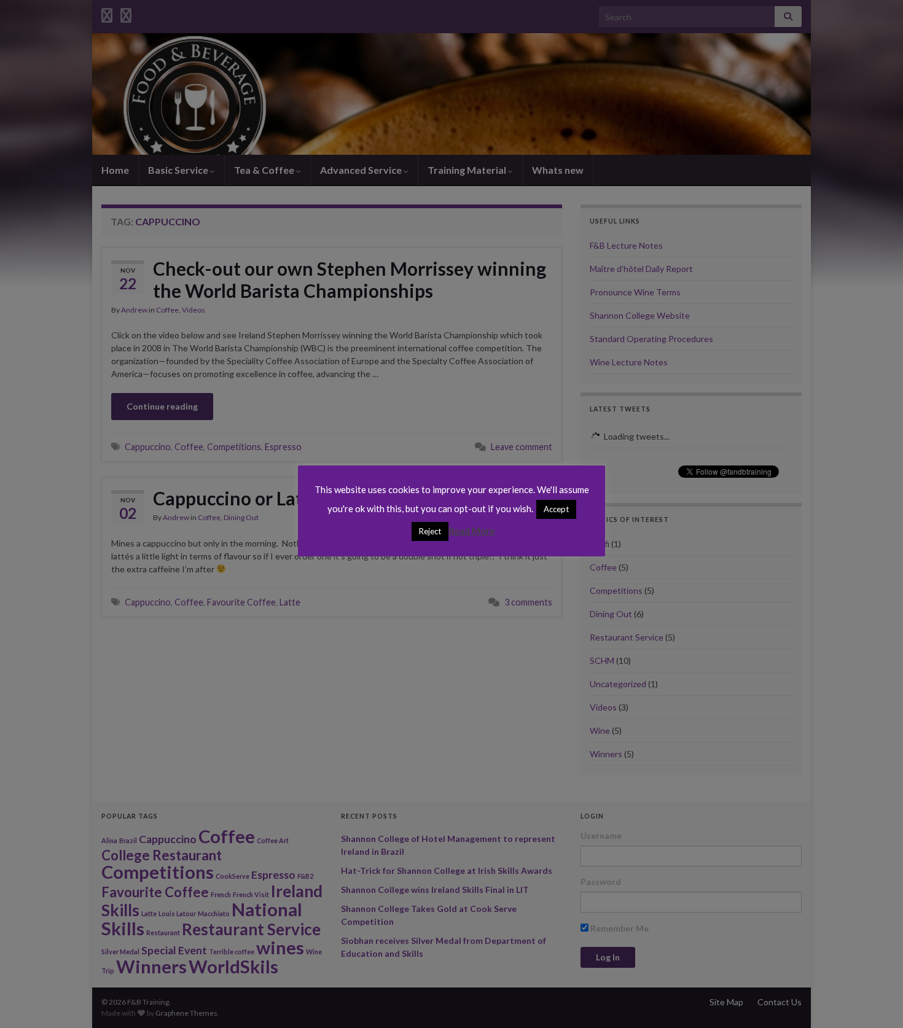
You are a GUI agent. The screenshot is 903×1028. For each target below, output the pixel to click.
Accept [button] (556, 509)
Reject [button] (430, 531)
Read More (471, 530)
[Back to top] (875, 1000)
